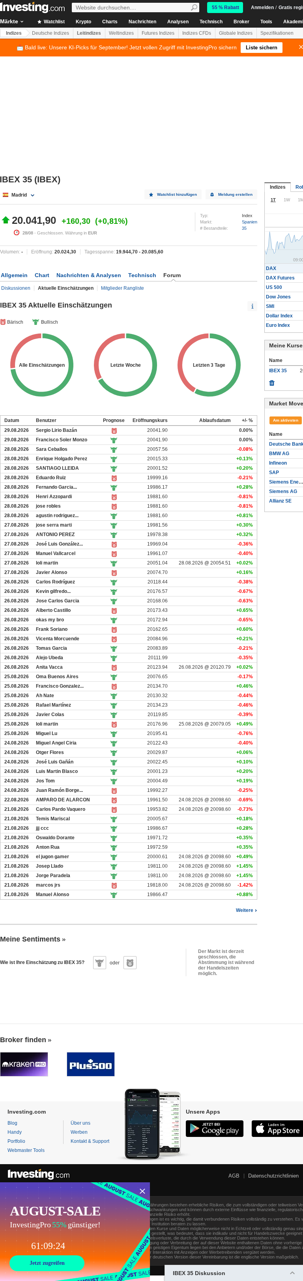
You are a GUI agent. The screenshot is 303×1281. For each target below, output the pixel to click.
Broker (241, 21)
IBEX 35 (278, 370)
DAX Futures (280, 278)
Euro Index (278, 325)
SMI (270, 306)
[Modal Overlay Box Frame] (75, 1231)
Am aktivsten (285, 420)
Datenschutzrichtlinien (273, 1176)
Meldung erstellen (235, 194)
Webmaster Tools (26, 1150)
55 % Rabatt (225, 7)
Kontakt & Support (90, 1141)
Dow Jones (278, 297)
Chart (42, 275)
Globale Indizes (235, 33)
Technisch (211, 21)
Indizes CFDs (196, 33)
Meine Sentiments (30, 939)
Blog (12, 1123)
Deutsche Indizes (50, 33)
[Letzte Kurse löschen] (272, 381)
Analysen (178, 21)
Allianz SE (280, 501)
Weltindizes (121, 33)
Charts (110, 21)
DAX (271, 268)
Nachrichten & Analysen (88, 275)
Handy (14, 1132)
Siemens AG (283, 491)
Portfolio (16, 1141)
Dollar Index (279, 316)
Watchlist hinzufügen (177, 194)
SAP (274, 472)
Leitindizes (89, 33)
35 (244, 228)
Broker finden (23, 1040)
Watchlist (54, 21)
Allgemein (14, 275)
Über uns (80, 1123)
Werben (79, 1132)
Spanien (249, 221)
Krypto (83, 21)
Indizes (14, 33)
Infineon (278, 463)
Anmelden (262, 7)
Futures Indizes (158, 33)
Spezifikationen (277, 33)
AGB (233, 1176)
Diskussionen (15, 288)
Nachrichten (142, 21)
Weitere (244, 910)
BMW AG (279, 453)
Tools (266, 21)
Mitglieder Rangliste (122, 288)
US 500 (274, 287)
